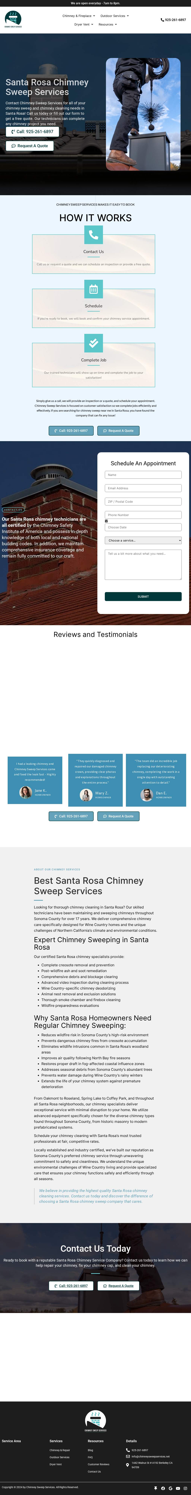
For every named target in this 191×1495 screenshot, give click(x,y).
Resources (106, 24)
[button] (79, 16)
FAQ (90, 1457)
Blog (90, 1450)
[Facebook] (163, 1488)
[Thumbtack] (155, 1488)
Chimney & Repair (60, 1450)
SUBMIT (143, 596)
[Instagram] (185, 1488)
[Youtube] (178, 1488)
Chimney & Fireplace (76, 16)
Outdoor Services (113, 16)
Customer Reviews (98, 1464)
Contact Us (94, 1471)
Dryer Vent (82, 24)
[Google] (170, 1488)
